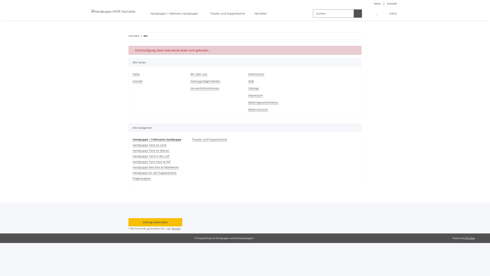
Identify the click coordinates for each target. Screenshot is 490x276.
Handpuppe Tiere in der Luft (151, 156)
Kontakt (392, 3)
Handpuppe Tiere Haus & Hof (151, 161)
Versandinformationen (204, 88)
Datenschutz (256, 74)
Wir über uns (198, 74)
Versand (176, 228)
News (377, 3)
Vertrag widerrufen (155, 222)
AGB (251, 81)
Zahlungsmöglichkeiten (205, 81)
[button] (369, 13)
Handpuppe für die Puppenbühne (154, 173)
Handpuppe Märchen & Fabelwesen (156, 167)
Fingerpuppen (142, 178)
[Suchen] (358, 13)
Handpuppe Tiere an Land (149, 145)
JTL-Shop (470, 238)
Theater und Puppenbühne (209, 139)
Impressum (255, 95)
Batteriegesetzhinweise (263, 102)
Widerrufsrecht (258, 109)
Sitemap (253, 88)
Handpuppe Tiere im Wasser (151, 150)
